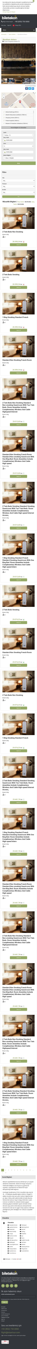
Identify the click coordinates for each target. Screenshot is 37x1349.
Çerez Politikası (4, 1315)
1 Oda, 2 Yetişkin (9, 158)
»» (5, 1172)
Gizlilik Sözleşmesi (5, 1314)
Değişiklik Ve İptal (5, 1317)
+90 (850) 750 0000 (22, 21)
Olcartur (3, 1312)
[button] (20, 101)
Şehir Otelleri (12, 34)
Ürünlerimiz (4, 1310)
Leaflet (34, 107)
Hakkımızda (4, 1308)
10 (30, 1170)
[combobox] (18, 135)
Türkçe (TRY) (18, 25)
